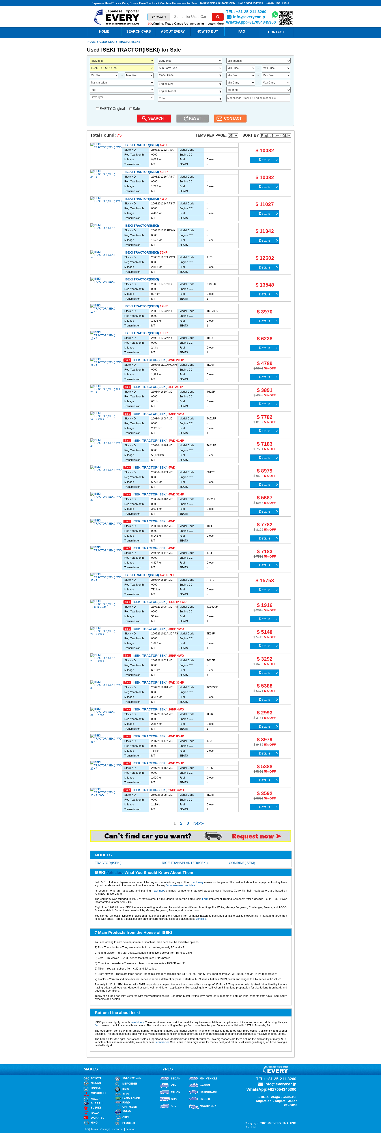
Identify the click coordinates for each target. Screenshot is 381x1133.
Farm (205, 899)
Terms (94, 1129)
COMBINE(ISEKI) (242, 863)
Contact (276, 32)
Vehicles (114, 872)
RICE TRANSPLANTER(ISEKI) (185, 863)
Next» (198, 823)
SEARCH (156, 118)
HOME (104, 31)
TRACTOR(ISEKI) (108, 863)
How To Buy (207, 31)
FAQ (241, 31)
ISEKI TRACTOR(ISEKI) (142, 145)
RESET (195, 118)
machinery (197, 882)
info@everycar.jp (249, 17)
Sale (136, 109)
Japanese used (175, 885)
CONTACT (233, 118)
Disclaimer (117, 1129)
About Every (173, 31)
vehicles (190, 885)
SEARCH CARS (138, 31)
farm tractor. (162, 1042)
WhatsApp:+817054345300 (251, 22)
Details (264, 160)
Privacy (104, 1129)
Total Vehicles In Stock (214, 3)
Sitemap (130, 1129)
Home (91, 41)
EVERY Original (112, 109)
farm (97, 1025)
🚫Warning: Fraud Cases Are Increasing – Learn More (186, 23)
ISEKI (111, 41)
